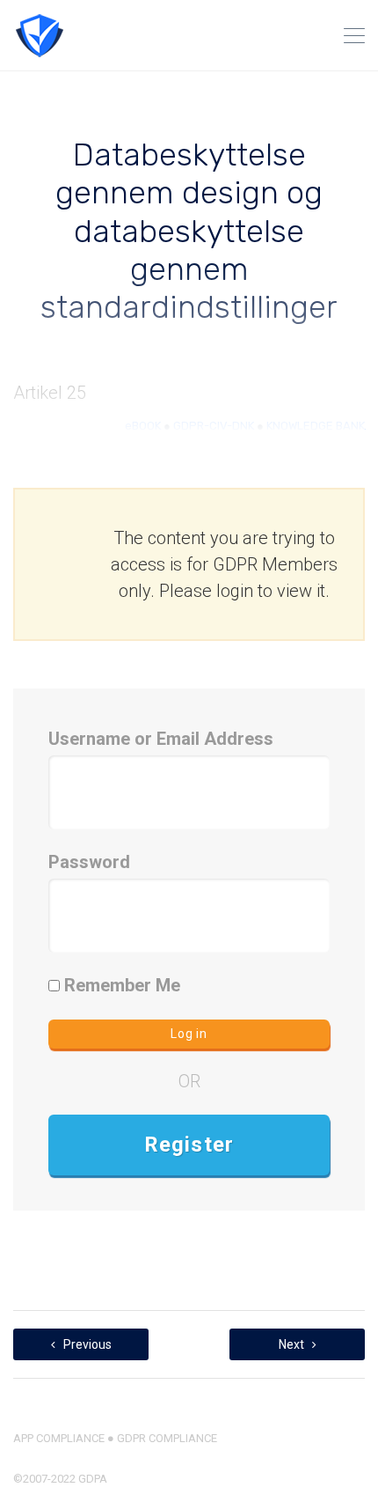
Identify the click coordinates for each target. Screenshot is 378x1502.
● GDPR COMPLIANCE (161, 1438)
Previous (86, 1344)
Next (293, 1344)
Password (89, 861)
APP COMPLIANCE (59, 1438)
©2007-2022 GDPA (60, 1478)
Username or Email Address (160, 738)
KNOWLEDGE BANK (315, 425)
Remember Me (120, 985)
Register (189, 1144)
